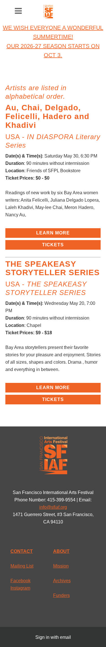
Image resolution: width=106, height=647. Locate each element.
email (65, 637)
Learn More (53, 232)
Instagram (20, 588)
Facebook (20, 580)
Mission (61, 566)
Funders (61, 595)
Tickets (53, 244)
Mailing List (21, 566)
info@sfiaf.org (53, 507)
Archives (62, 580)
